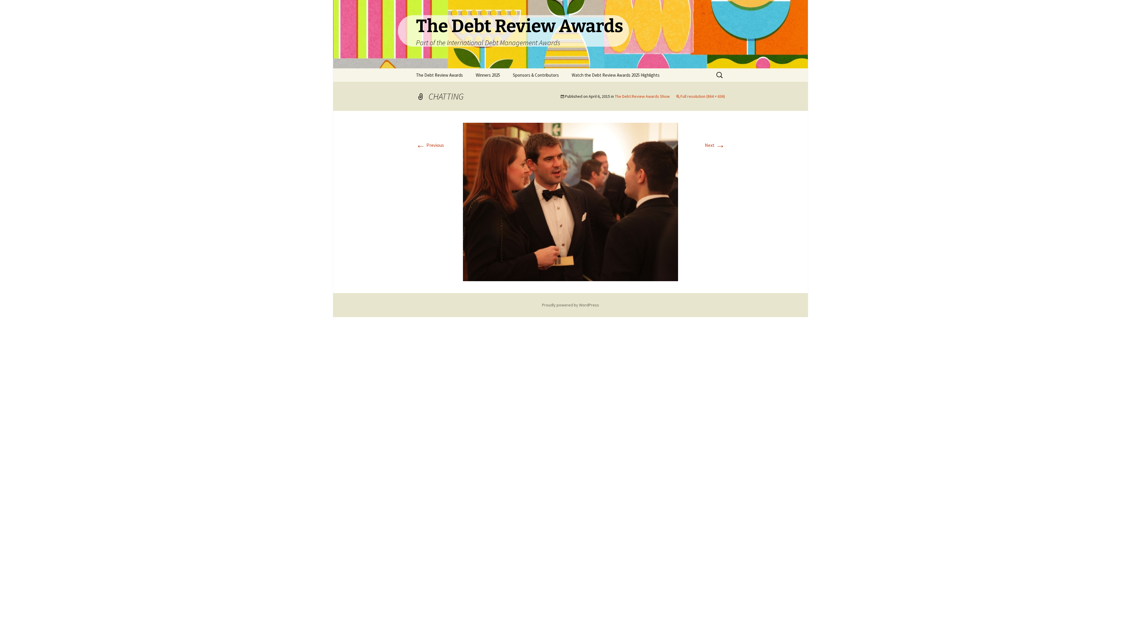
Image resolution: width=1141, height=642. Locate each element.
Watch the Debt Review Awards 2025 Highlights (616, 75)
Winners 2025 (488, 75)
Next (715, 145)
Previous (430, 145)
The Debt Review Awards (439, 75)
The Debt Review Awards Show (642, 96)
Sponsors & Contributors (536, 75)
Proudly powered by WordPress (570, 305)
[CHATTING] (570, 201)
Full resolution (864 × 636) (702, 96)
